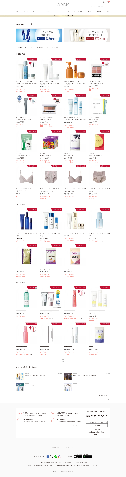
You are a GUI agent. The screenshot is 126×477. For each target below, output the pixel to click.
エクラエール (91, 153)
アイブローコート (68, 346)
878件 (48, 313)
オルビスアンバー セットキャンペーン (72, 81)
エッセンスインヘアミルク (21, 346)
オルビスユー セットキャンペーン (47, 81)
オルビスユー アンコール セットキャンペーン (73, 232)
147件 (23, 271)
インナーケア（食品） (78, 11)
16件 (95, 157)
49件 (47, 157)
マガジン (107, 11)
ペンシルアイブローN (44, 346)
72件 (72, 157)
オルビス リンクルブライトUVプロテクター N (49, 310)
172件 (23, 313)
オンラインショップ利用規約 (34, 465)
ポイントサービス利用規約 (59, 465)
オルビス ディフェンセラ (94, 117)
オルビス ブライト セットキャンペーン (97, 310)
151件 (23, 191)
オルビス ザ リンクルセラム (21, 117)
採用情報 (48, 462)
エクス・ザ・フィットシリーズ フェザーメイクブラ (26, 188)
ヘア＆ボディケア (65, 11)
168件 (96, 349)
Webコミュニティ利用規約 (46, 465)
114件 (48, 193)
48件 (72, 193)
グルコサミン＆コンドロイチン (70, 268)
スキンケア (48, 11)
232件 (23, 157)
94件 (72, 271)
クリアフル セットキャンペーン (22, 232)
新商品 (17, 11)
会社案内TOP (42, 462)
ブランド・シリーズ (37, 11)
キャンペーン (25, 11)
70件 (47, 271)
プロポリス (91, 346)
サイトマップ (95, 465)
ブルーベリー (67, 153)
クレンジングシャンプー (21, 310)
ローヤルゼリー (43, 268)
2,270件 (96, 121)
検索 (91, 6)
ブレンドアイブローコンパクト (46, 117)
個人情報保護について (69, 462)
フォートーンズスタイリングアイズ (96, 81)
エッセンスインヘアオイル (69, 310)
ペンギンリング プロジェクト (85, 465)
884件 (48, 349)
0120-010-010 (98, 416)
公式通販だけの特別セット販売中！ (63, 15)
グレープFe (42, 153)
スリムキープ (18, 153)
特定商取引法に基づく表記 (81, 462)
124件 (96, 236)
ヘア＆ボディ (59, 452)
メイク (56, 11)
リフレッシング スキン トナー (95, 232)
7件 (71, 122)
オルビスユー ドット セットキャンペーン (24, 81)
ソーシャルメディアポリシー (72, 465)
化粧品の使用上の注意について (57, 462)
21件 (47, 86)
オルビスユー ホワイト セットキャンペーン (49, 232)
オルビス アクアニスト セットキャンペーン (73, 117)
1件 (46, 236)
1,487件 (48, 121)
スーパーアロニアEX (20, 268)
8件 (95, 315)
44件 (96, 193)
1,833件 (72, 349)
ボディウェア (90, 11)
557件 (23, 121)
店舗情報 (99, 11)
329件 (96, 85)
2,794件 (23, 349)
